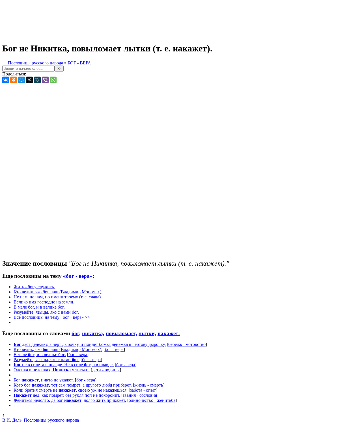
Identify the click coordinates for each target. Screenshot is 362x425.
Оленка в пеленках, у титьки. (52, 369)
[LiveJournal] (37, 80)
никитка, (93, 333)
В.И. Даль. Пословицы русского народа (40, 420)
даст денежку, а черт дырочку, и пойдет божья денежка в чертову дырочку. (90, 344)
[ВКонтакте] (5, 80)
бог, (76, 333)
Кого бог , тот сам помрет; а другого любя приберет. (73, 385)
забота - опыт (143, 390)
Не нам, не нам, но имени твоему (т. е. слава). (58, 296)
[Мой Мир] (21, 80)
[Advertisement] (140, 19)
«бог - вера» (77, 276)
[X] (29, 80)
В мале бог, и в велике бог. (39, 307)
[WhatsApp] (53, 80)
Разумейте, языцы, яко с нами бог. (46, 312)
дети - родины (106, 369)
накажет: (169, 333)
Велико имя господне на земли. (44, 302)
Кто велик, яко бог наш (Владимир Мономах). (58, 291)
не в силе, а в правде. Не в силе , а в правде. (64, 364)
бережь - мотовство (187, 344)
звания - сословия (140, 395)
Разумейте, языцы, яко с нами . (46, 359)
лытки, (147, 333)
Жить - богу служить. (34, 286)
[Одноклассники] (13, 80)
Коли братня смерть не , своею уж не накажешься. (71, 390)
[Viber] (45, 80)
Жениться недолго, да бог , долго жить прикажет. (70, 400)
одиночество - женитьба (152, 400)
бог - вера (114, 349)
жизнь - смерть (148, 385)
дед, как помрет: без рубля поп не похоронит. (67, 395)
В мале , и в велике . (40, 354)
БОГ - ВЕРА (79, 62)
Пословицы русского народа (35, 62)
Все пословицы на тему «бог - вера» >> (52, 317)
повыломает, (121, 333)
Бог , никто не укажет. (44, 380)
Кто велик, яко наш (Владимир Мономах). (58, 349)
